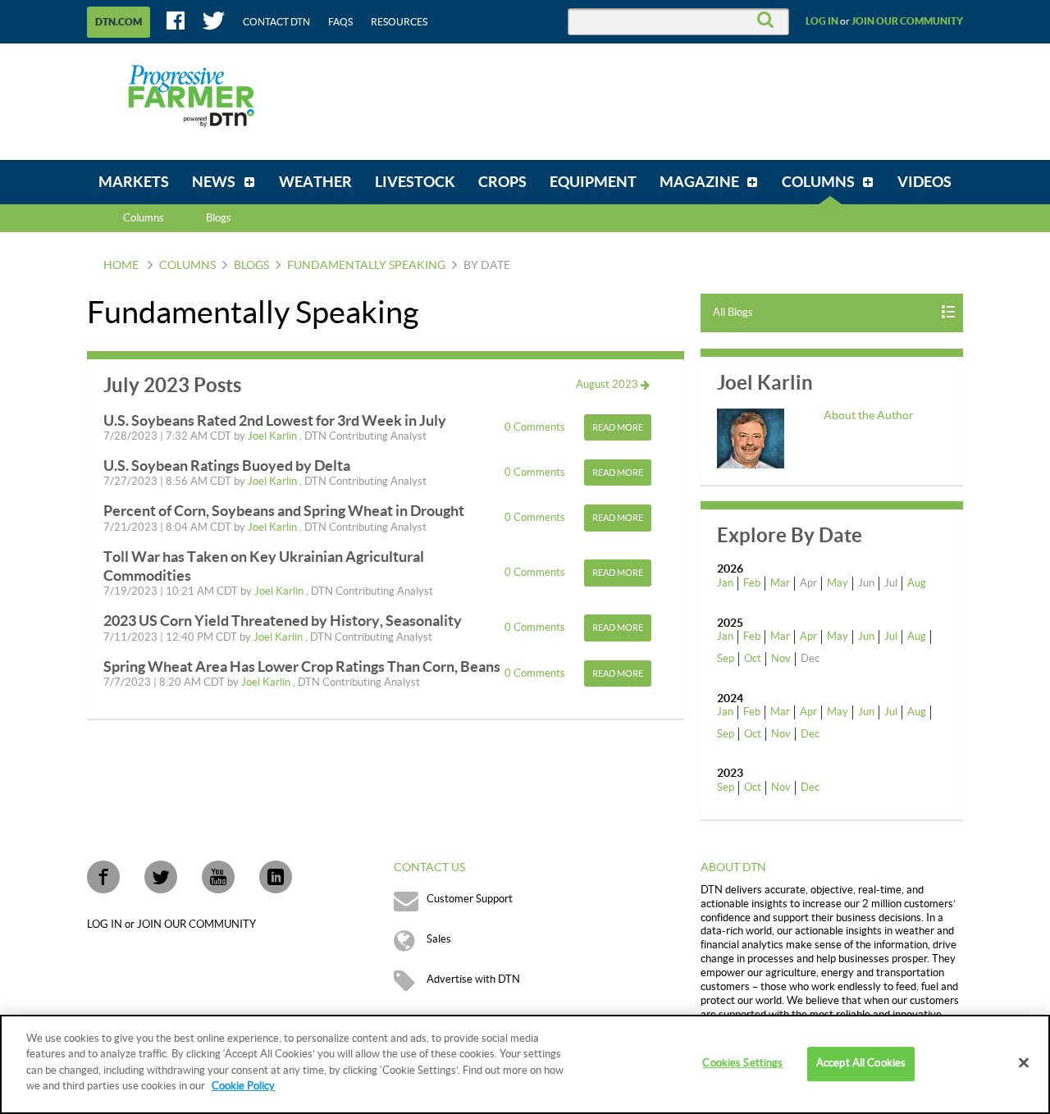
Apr (808, 636)
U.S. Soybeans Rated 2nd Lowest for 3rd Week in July (274, 420)
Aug (916, 583)
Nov (781, 658)
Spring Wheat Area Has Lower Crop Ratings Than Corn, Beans (301, 666)
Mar (780, 583)
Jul (890, 636)
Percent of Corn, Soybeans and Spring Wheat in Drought (283, 510)
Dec (810, 734)
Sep (725, 658)
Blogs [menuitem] (218, 218)
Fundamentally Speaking (366, 266)
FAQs (340, 22)
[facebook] (103, 877)
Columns (143, 218)
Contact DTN (276, 22)
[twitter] (160, 877)
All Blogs (733, 312)
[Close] (1024, 1063)
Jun (866, 636)
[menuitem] (133, 182)
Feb (751, 583)
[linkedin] (275, 877)
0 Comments (536, 427)
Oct (752, 658)
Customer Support (470, 899)
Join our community (907, 21)
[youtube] (218, 877)
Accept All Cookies (861, 1064)
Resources (399, 22)
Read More (617, 427)
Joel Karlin (273, 436)
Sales (439, 939)
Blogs (251, 266)
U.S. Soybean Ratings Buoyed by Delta (226, 465)
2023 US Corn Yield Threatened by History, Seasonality (282, 620)
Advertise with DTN (473, 979)
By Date (486, 266)
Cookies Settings (742, 1064)
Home (121, 266)
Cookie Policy (243, 1086)
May (837, 583)
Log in (822, 21)
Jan (725, 583)
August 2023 (608, 384)
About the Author (869, 416)
